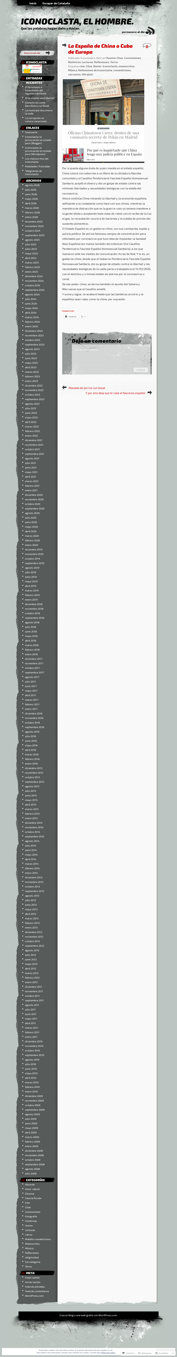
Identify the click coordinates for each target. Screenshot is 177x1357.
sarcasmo (74, 74)
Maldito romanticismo (38, 1239)
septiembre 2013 (34, 891)
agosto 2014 (32, 840)
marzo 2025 (32, 262)
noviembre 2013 (34, 881)
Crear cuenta (32, 1277)
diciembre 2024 (34, 276)
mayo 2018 (31, 636)
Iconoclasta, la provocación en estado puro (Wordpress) (38, 151)
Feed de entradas (35, 1286)
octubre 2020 (32, 503)
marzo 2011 (31, 1027)
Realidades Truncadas (37, 166)
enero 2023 (31, 380)
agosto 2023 (32, 349)
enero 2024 (31, 326)
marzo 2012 (31, 973)
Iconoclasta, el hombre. (77, 21)
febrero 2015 (32, 813)
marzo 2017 (31, 699)
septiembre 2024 (35, 289)
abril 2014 (30, 859)
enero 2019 (31, 599)
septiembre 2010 (34, 1055)
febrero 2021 (32, 485)
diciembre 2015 (33, 768)
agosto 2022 (32, 403)
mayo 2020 (31, 526)
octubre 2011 (32, 995)
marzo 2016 (32, 754)
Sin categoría (32, 1261)
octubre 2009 (32, 1105)
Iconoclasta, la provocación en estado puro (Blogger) (38, 140)
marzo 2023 (32, 371)
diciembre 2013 (33, 877)
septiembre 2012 (34, 945)
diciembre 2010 (33, 1041)
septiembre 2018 (34, 617)
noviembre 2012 (34, 936)
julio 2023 (30, 353)
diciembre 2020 (34, 494)
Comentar (140, 370)
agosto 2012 (32, 950)
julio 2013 (30, 900)
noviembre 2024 (34, 280)
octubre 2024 (32, 285)
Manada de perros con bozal (87, 387)
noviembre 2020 (34, 499)
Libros (28, 1234)
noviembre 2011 (34, 991)
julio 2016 (30, 736)
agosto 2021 (32, 458)
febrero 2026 (32, 212)
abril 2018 (30, 640)
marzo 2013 (31, 918)
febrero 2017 (32, 704)
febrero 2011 (32, 1032)
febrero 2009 (32, 1141)
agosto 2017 (32, 677)
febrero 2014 (32, 868)
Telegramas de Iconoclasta (33, 172)
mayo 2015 (31, 799)
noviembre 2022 (34, 390)
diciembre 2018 (33, 604)
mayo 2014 (31, 854)
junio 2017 (31, 686)
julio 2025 (30, 244)
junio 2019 (31, 576)
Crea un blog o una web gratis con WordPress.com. (88, 1315)
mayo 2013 (31, 909)
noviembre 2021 (34, 444)
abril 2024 (31, 312)
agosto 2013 (32, 895)
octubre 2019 (32, 558)
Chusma (29, 1193)
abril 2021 (30, 476)
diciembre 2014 (33, 822)
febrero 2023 (32, 376)
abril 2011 (30, 1023)
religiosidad (32, 1257)
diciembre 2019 (33, 549)
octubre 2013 (32, 886)
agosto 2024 (32, 294)
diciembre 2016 (33, 713)
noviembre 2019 (34, 554)
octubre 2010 (32, 1050)
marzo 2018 (32, 645)
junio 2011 (30, 1014)
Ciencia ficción (33, 1198)
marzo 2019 (32, 590)
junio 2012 (31, 959)
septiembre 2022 (34, 399)
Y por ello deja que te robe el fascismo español (115, 393)
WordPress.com (34, 1295)
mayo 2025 (31, 253)
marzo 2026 (32, 207)
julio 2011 (30, 1009)
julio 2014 (30, 845)
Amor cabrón (32, 1189)
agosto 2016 (32, 731)
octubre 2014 (32, 831)
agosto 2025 (32, 239)
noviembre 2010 (34, 1045)
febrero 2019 (32, 595)
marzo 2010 (32, 1082)
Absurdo (30, 1184)
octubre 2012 (32, 941)
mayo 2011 (31, 1018)
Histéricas (31, 1220)
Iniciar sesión (32, 1282)
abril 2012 (30, 968)
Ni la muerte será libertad (39, 98)
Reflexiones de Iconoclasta (95, 70)
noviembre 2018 (34, 608)
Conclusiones (32, 1211)
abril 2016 (30, 749)
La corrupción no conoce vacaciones (36, 119)
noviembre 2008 (34, 1155)
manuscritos (127, 66)
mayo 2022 (31, 417)
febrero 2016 (32, 758)
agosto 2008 (32, 1168)
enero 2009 (31, 1146)
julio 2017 (30, 681)
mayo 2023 (31, 362)
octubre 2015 (32, 777)
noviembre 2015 (34, 772)
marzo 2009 (32, 1137)
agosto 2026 (32, 185)
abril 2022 (30, 421)
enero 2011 (31, 1036)
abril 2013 (30, 913)
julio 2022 (30, 408)
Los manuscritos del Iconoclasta (36, 160)
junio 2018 (31, 631)
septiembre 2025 (35, 235)
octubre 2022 (32, 394)
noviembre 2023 (34, 335)
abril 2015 (30, 804)
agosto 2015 (32, 786)
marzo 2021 (31, 481)
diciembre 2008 (34, 1150)
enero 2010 (31, 1091)
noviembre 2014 (34, 827)
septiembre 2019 (34, 563)
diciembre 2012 (33, 932)
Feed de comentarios (37, 1291)
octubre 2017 (32, 667)
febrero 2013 (32, 922)
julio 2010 (30, 1064)
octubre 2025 (32, 230)
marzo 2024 (32, 317)
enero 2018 (31, 654)
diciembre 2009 (34, 1096)
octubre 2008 (32, 1159)
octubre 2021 (32, 449)
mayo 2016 (31, 745)
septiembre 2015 (34, 781)
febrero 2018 (32, 649)
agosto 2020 (32, 513)
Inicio (32, 3)
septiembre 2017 (34, 672)
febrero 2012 (32, 977)
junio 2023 (31, 358)
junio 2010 (31, 1068)
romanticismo (122, 70)
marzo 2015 (32, 809)
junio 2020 (31, 522)
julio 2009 (31, 1118)
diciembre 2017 (33, 658)
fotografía (31, 1216)
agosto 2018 (32, 622)
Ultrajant (87, 74)
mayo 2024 (31, 308)
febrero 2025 (32, 267)
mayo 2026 (31, 198)
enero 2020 (31, 544)
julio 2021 (30, 462)
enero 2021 (31, 490)
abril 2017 (30, 695)
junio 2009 (31, 1123)
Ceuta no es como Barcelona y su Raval (37, 104)
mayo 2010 (31, 1073)
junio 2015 (31, 795)
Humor (29, 1225)
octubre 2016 (32, 722)
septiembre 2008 (35, 1164)
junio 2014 (31, 850)
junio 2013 (31, 904)
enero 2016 (31, 763)
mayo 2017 (31, 690)
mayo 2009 (31, 1127)
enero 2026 (31, 216)
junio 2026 (31, 194)
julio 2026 (30, 189)
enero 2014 (31, 872)
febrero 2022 (32, 431)
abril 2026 (31, 203)
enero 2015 (31, 818)
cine (82, 66)
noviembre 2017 (34, 663)
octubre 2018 (32, 613)
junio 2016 (31, 740)
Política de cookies (108, 1353)
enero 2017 (31, 708)
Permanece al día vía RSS (138, 32)
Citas (28, 1207)
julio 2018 (30, 626)
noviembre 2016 (34, 717)
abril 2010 (30, 1077)
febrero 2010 (32, 1086)
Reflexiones (32, 1252)
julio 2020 (30, 517)
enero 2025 (31, 271)
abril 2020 (31, 531)
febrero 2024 (32, 321)
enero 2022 (31, 435)
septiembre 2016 (34, 727)
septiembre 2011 (34, 1000)
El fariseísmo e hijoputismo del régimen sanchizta (35, 90)
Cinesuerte (31, 132)
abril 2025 (31, 257)
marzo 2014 (32, 863)
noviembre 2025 (34, 226)
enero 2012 (31, 982)
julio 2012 (30, 954)
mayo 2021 (31, 472)
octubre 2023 (32, 339)
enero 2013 (31, 927)
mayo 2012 (31, 963)
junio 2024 (31, 303)
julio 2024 (30, 298)
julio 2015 (30, 790)
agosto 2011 (32, 1004)
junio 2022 (31, 412)
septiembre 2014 (34, 836)
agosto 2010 (32, 1059)
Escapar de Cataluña (56, 3)
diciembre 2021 (33, 440)
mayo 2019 (31, 581)
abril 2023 (30, 367)
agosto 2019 (32, 567)
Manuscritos (32, 1243)
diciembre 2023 (34, 330)
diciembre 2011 (33, 986)
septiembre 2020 (35, 508)
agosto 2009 (32, 1114)
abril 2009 (31, 1132)
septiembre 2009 (35, 1109)
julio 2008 (31, 1173)
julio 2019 (30, 572)
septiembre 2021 (34, 453)
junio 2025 (31, 248)
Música (29, 1248)
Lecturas (30, 1230)
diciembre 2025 (34, 221)
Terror (28, 1266)
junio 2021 (31, 467)
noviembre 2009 (34, 1100)
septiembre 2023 (34, 344)
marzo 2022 (32, 426)
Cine (27, 1202)
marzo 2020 (32, 535)
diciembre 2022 (34, 385)
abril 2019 (30, 585)
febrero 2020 (32, 540)
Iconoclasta (110, 66)
